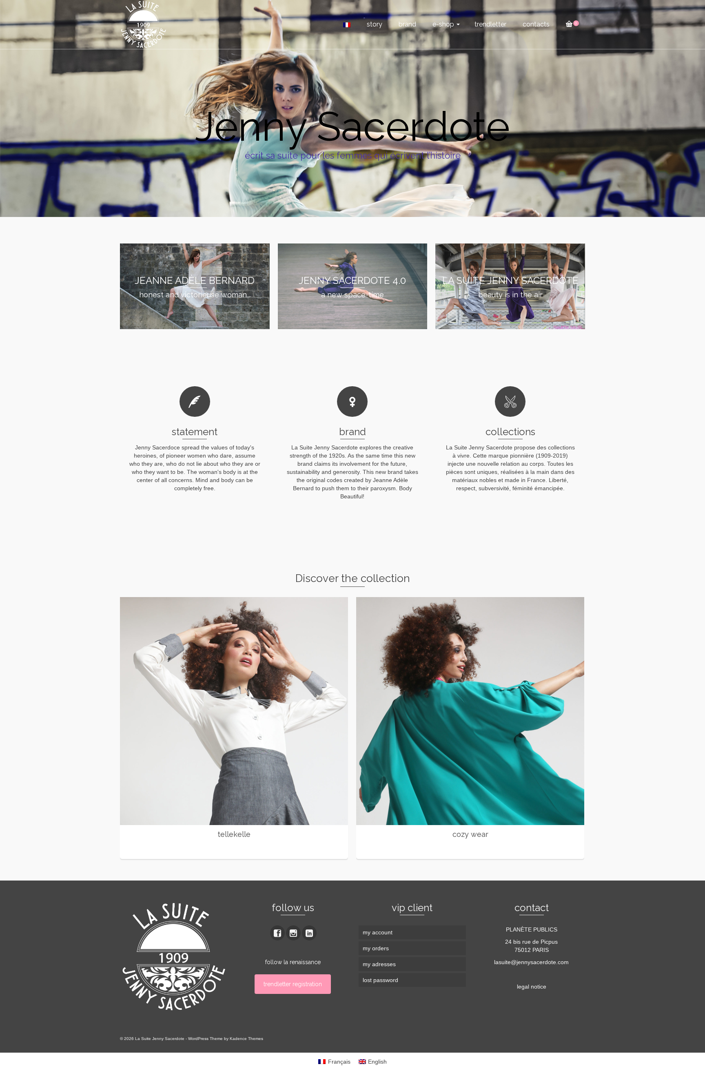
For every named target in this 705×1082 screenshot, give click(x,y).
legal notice (531, 986)
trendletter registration (293, 984)
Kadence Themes (246, 1038)
